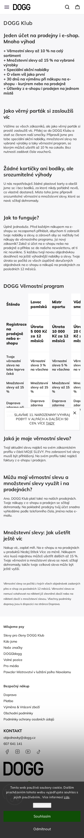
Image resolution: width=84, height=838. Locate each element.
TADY (50, 423)
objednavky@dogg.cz (19, 737)
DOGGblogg (13, 654)
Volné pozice (13, 660)
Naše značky (13, 647)
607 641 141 (13, 744)
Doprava (54, 604)
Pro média (11, 666)
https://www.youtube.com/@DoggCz (28, 751)
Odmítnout (42, 829)
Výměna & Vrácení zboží (22, 707)
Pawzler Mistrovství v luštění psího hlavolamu (37, 672)
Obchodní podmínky (18, 713)
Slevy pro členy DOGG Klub (24, 635)
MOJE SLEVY (34, 452)
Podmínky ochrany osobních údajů (29, 719)
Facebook (7, 751)
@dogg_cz (38, 751)
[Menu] (6, 7)
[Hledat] (67, 7)
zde (67, 797)
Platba (8, 701)
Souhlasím (42, 816)
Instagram (17, 751)
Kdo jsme (10, 641)
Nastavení (42, 805)
